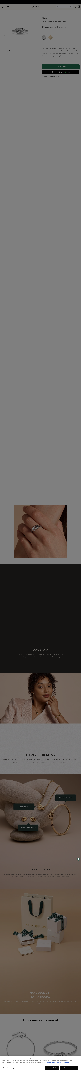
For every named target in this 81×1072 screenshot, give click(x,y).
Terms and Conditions (62, 1062)
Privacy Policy (51, 1062)
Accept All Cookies (51, 1068)
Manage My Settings (8, 1068)
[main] (40, 1064)
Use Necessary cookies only (69, 1068)
